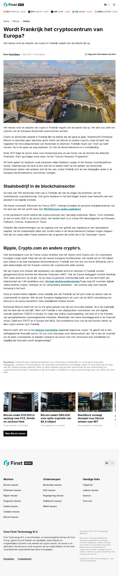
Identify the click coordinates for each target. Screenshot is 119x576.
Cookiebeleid (24, 559)
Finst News (14, 54)
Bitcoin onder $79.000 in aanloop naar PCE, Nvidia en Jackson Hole (19, 418)
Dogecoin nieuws (12, 501)
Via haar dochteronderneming (62, 281)
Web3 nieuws (50, 506)
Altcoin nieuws (10, 517)
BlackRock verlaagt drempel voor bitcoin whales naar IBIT (91, 418)
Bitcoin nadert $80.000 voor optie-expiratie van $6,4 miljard (56, 418)
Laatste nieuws (90, 490)
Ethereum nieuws (12, 490)
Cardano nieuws (11, 511)
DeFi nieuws (49, 490)
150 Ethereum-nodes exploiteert (62, 209)
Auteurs (87, 495)
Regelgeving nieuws (53, 495)
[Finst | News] (13, 5)
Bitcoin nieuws (10, 485)
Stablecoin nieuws (52, 501)
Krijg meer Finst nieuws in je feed (102, 54)
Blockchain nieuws (52, 485)
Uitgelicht (88, 485)
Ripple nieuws (10, 495)
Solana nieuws (10, 506)
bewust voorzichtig (46, 330)
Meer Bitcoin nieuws (15, 433)
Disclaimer (8, 559)
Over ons (87, 501)
